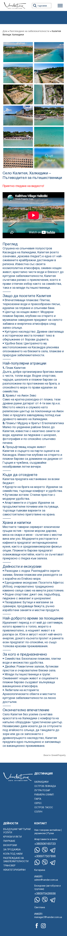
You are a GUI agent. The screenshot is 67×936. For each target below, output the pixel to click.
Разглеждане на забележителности (29, 31)
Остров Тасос (43, 808)
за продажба (11, 850)
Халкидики (41, 782)
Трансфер (9, 866)
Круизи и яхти (12, 837)
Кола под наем (12, 854)
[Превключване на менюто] (60, 5)
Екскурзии (10, 845)
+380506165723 (45, 844)
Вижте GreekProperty (55, 755)
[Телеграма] (53, 850)
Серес (38, 803)
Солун (38, 812)
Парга (37, 799)
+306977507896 (45, 856)
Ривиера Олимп (44, 795)
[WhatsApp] (37, 850)
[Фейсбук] (36, 925)
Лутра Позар (42, 791)
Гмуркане (9, 841)
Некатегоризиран (14, 870)
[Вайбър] (45, 850)
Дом (5, 31)
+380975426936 (45, 893)
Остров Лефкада (45, 786)
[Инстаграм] (43, 926)
